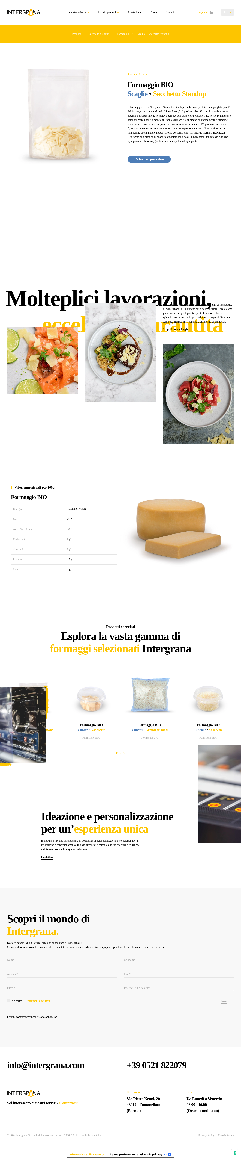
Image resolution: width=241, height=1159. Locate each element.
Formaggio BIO (150, 737)
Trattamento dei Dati (37, 1000)
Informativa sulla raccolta (87, 1154)
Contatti (170, 12)
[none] (227, 12)
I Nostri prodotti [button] (107, 12)
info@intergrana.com (45, 1065)
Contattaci (47, 857)
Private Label (134, 12)
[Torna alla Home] (23, 12)
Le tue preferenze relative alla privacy (136, 1154)
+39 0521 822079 (156, 1065)
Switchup (97, 1135)
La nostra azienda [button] (76, 12)
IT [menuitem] (225, 12)
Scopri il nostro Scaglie (175, 329)
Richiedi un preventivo (149, 159)
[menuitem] (227, 12)
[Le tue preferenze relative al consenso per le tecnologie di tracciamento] (234, 1152)
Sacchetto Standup (138, 74)
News (154, 12)
